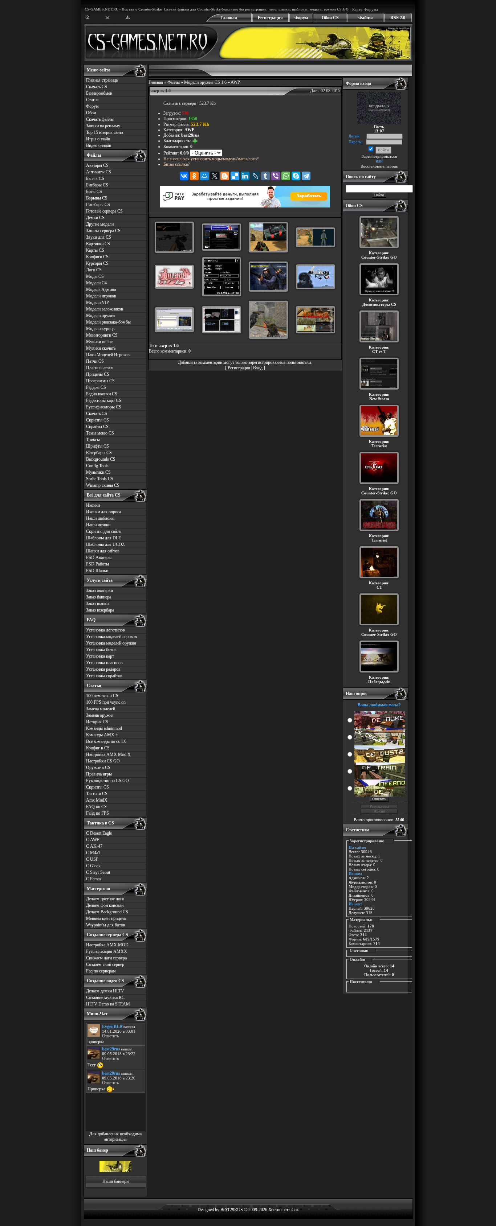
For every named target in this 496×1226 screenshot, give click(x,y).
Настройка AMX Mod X (108, 754)
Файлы (365, 17)
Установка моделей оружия (111, 643)
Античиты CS (98, 171)
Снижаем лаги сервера (106, 957)
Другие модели (100, 224)
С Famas (93, 878)
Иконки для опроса (103, 511)
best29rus (190, 135)
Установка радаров (103, 669)
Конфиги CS (97, 256)
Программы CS (100, 380)
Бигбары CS (97, 185)
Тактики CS (96, 793)
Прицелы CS (97, 374)
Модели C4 (96, 282)
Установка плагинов (104, 662)
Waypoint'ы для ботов (105, 924)
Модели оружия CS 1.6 (205, 82)
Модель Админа (101, 289)
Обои (91, 112)
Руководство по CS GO (107, 780)
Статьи (92, 99)
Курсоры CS (97, 263)
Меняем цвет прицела (106, 918)
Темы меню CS (100, 433)
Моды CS (95, 276)
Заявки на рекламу (103, 125)
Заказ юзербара (100, 610)
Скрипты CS (97, 420)
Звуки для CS (98, 237)
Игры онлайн (98, 138)
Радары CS (96, 387)
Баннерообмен (99, 93)
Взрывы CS (96, 198)
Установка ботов (101, 649)
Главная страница (102, 80)
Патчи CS (95, 361)
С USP (92, 859)
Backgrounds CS (100, 459)
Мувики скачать (100, 348)
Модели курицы (100, 328)
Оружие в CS (98, 767)
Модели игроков (101, 296)
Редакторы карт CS (103, 400)
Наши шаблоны (100, 518)
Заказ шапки (97, 603)
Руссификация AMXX (106, 951)
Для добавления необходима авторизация (115, 1136)
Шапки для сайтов (102, 551)
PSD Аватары (98, 557)
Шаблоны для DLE (103, 537)
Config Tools (97, 465)
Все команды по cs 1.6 (106, 741)
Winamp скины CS (102, 485)
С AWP (92, 839)
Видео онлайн (98, 145)
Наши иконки (98, 524)
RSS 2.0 (397, 17)
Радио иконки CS (101, 393)
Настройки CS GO (103, 761)
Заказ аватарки (99, 590)
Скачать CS (96, 86)
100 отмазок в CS (102, 695)
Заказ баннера (98, 597)
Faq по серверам (101, 971)
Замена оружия (100, 715)
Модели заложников (104, 309)
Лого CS (94, 269)
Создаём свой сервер (105, 964)
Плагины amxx (99, 367)
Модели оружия (100, 315)
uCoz (293, 1209)
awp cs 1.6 (169, 345)
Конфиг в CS (98, 747)
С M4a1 (93, 852)
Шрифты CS (97, 446)
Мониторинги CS (102, 335)
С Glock (93, 865)
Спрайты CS (97, 426)
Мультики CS (98, 472)
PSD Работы (97, 564)
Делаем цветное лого (105, 898)
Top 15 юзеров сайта (104, 132)
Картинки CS (98, 243)
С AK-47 (94, 846)
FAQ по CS (96, 806)
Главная (228, 17)
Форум (301, 17)
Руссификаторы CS (103, 407)
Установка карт (100, 656)
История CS (97, 721)
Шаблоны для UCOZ (105, 544)
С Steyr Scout (98, 872)
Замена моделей (100, 708)
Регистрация (270, 17)
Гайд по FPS (97, 813)
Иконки (93, 505)
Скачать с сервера (179, 103)
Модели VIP (97, 302)
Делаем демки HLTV (105, 990)
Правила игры (99, 774)
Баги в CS (95, 178)
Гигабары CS (98, 204)
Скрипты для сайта (103, 531)
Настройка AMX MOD (107, 944)
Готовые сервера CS (104, 211)
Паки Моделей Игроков (108, 354)
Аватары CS (97, 165)
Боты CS (94, 191)
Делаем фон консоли (104, 905)
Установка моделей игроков (111, 636)
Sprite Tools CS (99, 478)
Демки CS (95, 217)
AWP (235, 82)
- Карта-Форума (363, 9)
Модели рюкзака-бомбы (108, 322)
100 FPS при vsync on (106, 702)
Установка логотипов (105, 630)
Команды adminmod (104, 728)
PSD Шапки (97, 570)
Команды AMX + (102, 734)
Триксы (93, 439)
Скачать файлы (100, 119)
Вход (258, 367)
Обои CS (330, 17)
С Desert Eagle (99, 833)
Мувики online (99, 341)
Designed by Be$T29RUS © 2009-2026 (232, 1209)
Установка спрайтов (104, 675)
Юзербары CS (99, 452)
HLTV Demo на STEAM (108, 1004)
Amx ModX (96, 800)
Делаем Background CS (107, 911)
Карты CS (95, 250)
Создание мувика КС (105, 997)
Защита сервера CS (103, 230)
